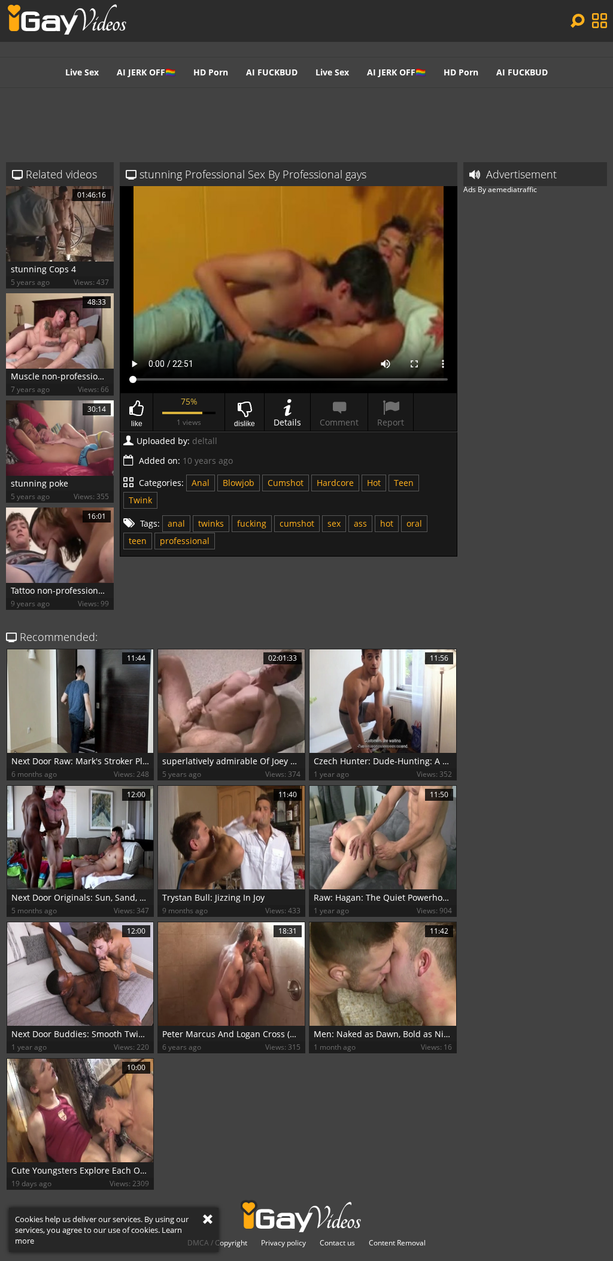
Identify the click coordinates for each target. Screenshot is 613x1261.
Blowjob (238, 482)
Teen (404, 482)
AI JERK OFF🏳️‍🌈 (146, 72)
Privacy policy (283, 1243)
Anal (201, 482)
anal (176, 523)
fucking (251, 523)
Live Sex (82, 72)
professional (185, 540)
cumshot (297, 523)
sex (334, 523)
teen (138, 540)
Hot (374, 482)
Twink (140, 500)
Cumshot (286, 482)
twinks (211, 523)
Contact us (337, 1243)
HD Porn (210, 72)
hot (386, 523)
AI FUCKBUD (272, 72)
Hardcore (335, 482)
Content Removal (397, 1243)
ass (360, 523)
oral (414, 523)
